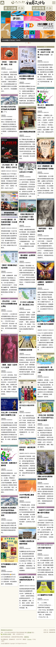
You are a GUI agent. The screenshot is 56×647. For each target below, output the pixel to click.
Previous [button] (3, 26)
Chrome (29, 639)
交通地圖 (29, 632)
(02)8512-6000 (6, 634)
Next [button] (53, 26)
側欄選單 (53, 2)
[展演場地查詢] (42, 8)
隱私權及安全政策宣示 (7, 630)
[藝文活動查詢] (14, 8)
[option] (28, 26)
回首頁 (2, 3)
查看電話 (26, 637)
